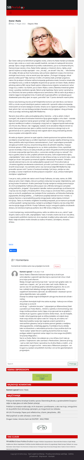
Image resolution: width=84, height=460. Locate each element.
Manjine (18, 446)
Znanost (68, 446)
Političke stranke (30, 444)
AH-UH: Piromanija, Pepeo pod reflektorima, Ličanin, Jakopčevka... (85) (33, 412)
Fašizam (68, 444)
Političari (41, 441)
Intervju (75, 444)
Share (14, 250)
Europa (63, 444)
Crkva (21, 446)
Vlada (59, 444)
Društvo (30, 441)
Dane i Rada (23, 390)
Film (72, 444)
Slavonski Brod (58, 441)
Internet (8, 449)
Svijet (69, 441)
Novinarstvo (26, 446)
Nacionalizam (9, 446)
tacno (11, 244)
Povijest (36, 441)
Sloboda (16, 449)
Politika (24, 441)
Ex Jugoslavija (53, 444)
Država (17, 441)
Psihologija (40, 446)
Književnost (9, 444)
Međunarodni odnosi (42, 444)
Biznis (15, 444)
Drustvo (12, 449)
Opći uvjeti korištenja (36, 454)
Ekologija (55, 446)
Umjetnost (63, 446)
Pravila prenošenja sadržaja (56, 454)
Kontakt (51, 456)
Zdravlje (31, 446)
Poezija (44, 446)
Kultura (65, 441)
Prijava (57, 266)
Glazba (14, 446)
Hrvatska (10, 441)
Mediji (73, 441)
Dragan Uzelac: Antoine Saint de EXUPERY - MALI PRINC (27, 419)
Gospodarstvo (48, 441)
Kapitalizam (21, 444)
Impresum (43, 456)
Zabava (59, 446)
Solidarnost (72, 446)
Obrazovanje (50, 446)
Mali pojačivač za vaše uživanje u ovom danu (23, 416)
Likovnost (35, 446)
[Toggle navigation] (10, 13)
